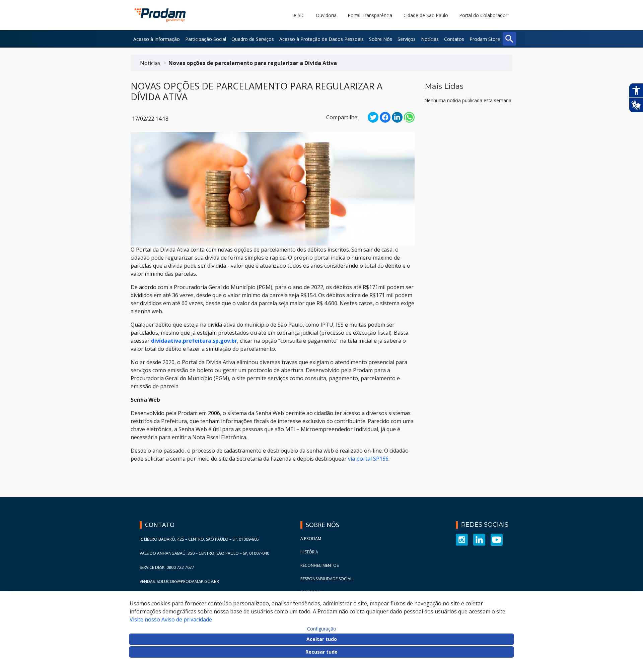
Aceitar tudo (321, 639)
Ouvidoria (326, 15)
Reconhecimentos (319, 565)
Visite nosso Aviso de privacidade (171, 619)
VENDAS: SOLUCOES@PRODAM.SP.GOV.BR (179, 581)
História (309, 552)
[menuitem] (157, 39)
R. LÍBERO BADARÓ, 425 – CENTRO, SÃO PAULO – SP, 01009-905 (199, 539)
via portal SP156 (368, 458)
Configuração (321, 628)
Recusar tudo (321, 652)
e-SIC (298, 15)
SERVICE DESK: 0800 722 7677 (167, 567)
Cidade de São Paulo (426, 15)
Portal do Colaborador (483, 15)
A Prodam (310, 538)
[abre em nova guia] (462, 539)
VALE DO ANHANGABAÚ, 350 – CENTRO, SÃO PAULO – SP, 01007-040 (204, 553)
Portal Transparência (370, 15)
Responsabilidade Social (326, 579)
